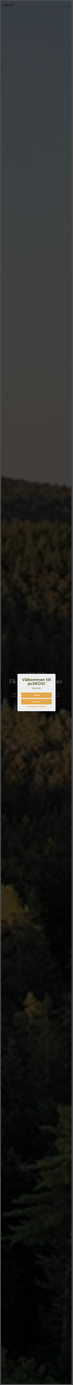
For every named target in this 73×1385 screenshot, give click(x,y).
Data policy (36, 688)
